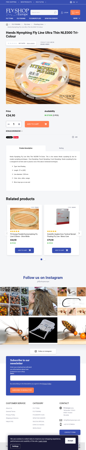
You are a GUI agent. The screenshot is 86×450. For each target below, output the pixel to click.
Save (16, 137)
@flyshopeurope (43, 281)
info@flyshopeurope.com (72, 420)
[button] (41, 259)
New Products (26, 2)
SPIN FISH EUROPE (39, 418)
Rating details (31, 43)
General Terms (10, 411)
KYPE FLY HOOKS (38, 425)
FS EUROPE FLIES (38, 415)
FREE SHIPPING (11, 2)
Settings (15, 446)
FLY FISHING (37, 411)
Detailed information (13, 131)
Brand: (44, 44)
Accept (70, 441)
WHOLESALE (37, 428)
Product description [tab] (25, 148)
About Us (9, 408)
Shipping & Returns (12, 418)
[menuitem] (10, 18)
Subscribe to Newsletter (22, 390)
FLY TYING (36, 408)
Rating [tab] (61, 148)
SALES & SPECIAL (38, 421)
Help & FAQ (40, 2)
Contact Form (69, 432)
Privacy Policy (46, 384)
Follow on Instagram (45, 351)
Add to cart (33, 124)
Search (55, 12)
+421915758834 (69, 424)
